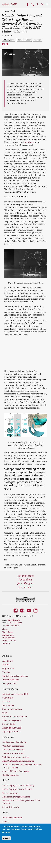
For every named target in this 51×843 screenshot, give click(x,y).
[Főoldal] (25, 599)
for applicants (26, 575)
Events (5, 821)
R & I (5, 780)
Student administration (12, 753)
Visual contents (9, 640)
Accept (6, 838)
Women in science (10, 679)
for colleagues (25, 583)
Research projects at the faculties (17, 789)
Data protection (9, 683)
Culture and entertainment (14, 716)
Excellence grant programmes (16, 796)
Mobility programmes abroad (15, 757)
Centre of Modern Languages (15, 771)
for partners (25, 587)
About (4, 629)
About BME (7, 661)
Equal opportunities (11, 731)
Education (8, 736)
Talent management (11, 720)
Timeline (6, 672)
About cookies (8, 637)
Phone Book (7, 632)
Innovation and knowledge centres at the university (21, 802)
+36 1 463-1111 (15, 622)
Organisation (8, 668)
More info (6, 832)
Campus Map (8, 635)
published (29, 142)
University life (10, 688)
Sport (4, 713)
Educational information (13, 749)
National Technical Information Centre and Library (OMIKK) (21, 766)
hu (42, 4)
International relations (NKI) (15, 694)
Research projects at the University (18, 785)
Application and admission (14, 742)
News (5, 812)
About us (7, 655)
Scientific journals (10, 807)
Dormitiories (8, 705)
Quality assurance (10, 775)
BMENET (6, 643)
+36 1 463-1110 (12, 625)
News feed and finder (12, 817)
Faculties (6, 664)
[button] (27, 4)
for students (25, 579)
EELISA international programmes (18, 761)
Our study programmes (13, 746)
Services (6, 701)
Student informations (12, 709)
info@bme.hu (14, 620)
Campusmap (8, 697)
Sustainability (8, 724)
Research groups (10, 793)
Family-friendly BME (11, 728)
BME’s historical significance (15, 676)
